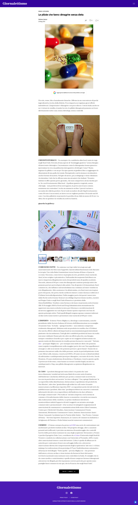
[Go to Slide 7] (91, 259)
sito (39, 344)
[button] (69, 230)
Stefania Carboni (42, 19)
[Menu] (134, 3)
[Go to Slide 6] (83, 259)
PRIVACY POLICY (64, 497)
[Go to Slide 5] (75, 259)
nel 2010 (72, 425)
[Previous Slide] (41, 230)
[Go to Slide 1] (42, 259)
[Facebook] (71, 493)
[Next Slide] (96, 230)
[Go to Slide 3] (59, 259)
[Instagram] (66, 493)
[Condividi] (86, 20)
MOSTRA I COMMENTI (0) (69, 471)
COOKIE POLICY (74, 497)
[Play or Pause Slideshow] (41, 251)
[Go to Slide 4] (67, 259)
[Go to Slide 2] (51, 259)
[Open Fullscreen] (97, 251)
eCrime (77, 435)
